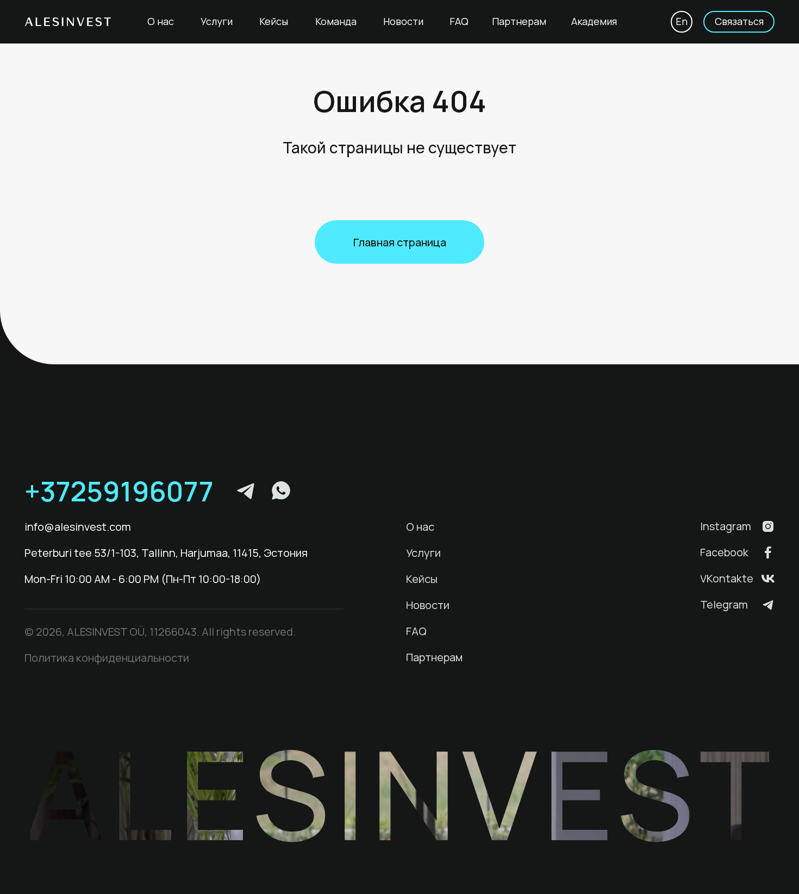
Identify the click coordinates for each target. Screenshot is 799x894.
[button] (739, 22)
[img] (768, 526)
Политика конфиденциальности (106, 657)
